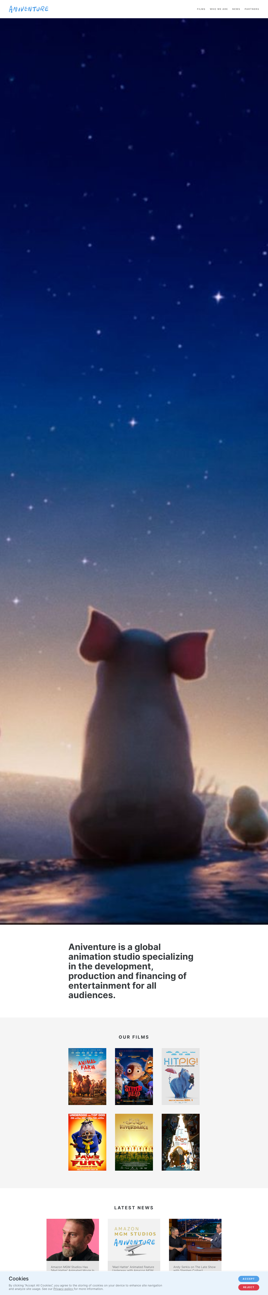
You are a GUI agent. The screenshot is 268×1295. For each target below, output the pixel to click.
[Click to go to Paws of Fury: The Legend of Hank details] (87, 1142)
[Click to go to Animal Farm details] (87, 1076)
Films (201, 9)
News (236, 9)
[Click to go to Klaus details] (181, 1142)
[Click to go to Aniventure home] (28, 9)
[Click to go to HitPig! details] (181, 1076)
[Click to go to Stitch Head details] (134, 1076)
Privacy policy (63, 1289)
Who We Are (219, 9)
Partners (252, 9)
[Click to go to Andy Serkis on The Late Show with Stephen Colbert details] (195, 1255)
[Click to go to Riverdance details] (134, 1142)
